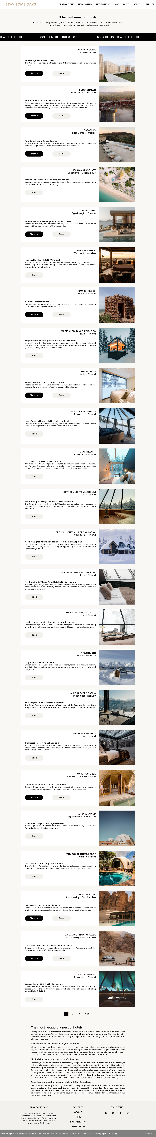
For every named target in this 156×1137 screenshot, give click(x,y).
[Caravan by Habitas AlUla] (117, 949)
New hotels (85, 4)
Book (61, 73)
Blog (126, 4)
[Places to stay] (20, 4)
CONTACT (78, 1107)
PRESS (78, 1116)
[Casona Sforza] (117, 788)
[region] (78, 1133)
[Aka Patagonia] (117, 64)
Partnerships (78, 1121)
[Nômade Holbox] (117, 305)
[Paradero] (117, 144)
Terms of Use (77, 1126)
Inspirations (103, 4)
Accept (148, 1133)
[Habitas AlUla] (117, 908)
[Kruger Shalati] (117, 104)
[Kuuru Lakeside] (117, 385)
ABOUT (78, 1112)
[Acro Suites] (117, 224)
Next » (87, 1014)
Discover (34, 73)
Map (116, 4)
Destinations (66, 4)
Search (137, 4)
